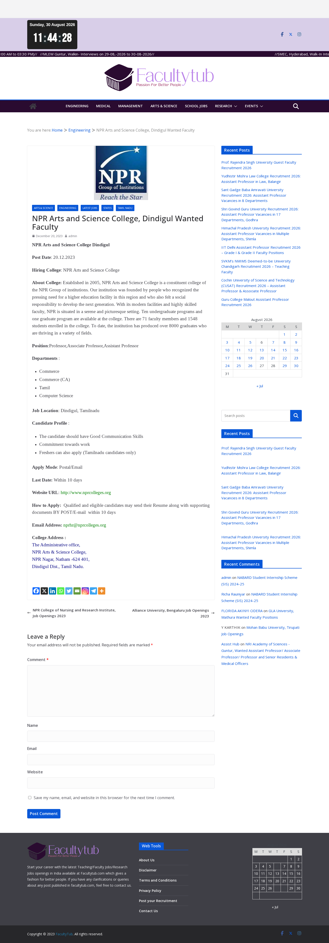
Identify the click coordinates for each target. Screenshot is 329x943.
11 (239, 350)
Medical (103, 106)
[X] (44, 591)
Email (32, 748)
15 (285, 350)
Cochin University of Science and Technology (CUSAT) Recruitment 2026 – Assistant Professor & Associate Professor (258, 285)
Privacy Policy (150, 890)
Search (296, 415)
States (107, 208)
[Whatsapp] (60, 591)
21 (273, 357)
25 (239, 365)
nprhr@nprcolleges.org (84, 525)
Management (130, 106)
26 (250, 365)
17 (227, 357)
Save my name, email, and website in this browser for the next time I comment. (104, 797)
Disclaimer (148, 870)
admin (72, 236)
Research (223, 106)
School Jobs (196, 106)
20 (262, 357)
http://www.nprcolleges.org (86, 492)
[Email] (77, 591)
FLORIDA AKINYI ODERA (242, 610)
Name (32, 725)
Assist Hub (230, 644)
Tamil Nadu (125, 208)
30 (296, 365)
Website (35, 772)
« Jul (260, 385)
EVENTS (251, 106)
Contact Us (148, 911)
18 (239, 357)
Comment (38, 659)
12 (250, 350)
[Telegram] (93, 591)
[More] (101, 591)
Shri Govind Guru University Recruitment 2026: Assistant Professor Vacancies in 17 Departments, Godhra (259, 214)
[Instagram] (85, 591)
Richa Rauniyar (233, 594)
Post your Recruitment (158, 900)
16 (296, 350)
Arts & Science (164, 106)
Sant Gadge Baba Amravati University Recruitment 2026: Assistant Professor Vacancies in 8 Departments (253, 195)
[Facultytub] (33, 106)
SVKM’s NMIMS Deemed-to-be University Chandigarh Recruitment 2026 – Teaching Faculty (256, 266)
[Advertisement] (144, 9)
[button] (234, 106)
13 (262, 350)
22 (285, 357)
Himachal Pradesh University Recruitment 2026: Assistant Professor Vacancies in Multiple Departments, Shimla (261, 233)
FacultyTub (64, 934)
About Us (146, 860)
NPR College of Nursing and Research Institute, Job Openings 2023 (74, 613)
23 (296, 357)
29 (285, 365)
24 (227, 365)
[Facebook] (36, 591)
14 (273, 350)
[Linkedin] (52, 591)
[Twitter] (68, 591)
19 (250, 357)
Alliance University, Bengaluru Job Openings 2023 (170, 613)
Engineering (77, 106)
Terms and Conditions (158, 880)
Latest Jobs (90, 208)
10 (227, 350)
